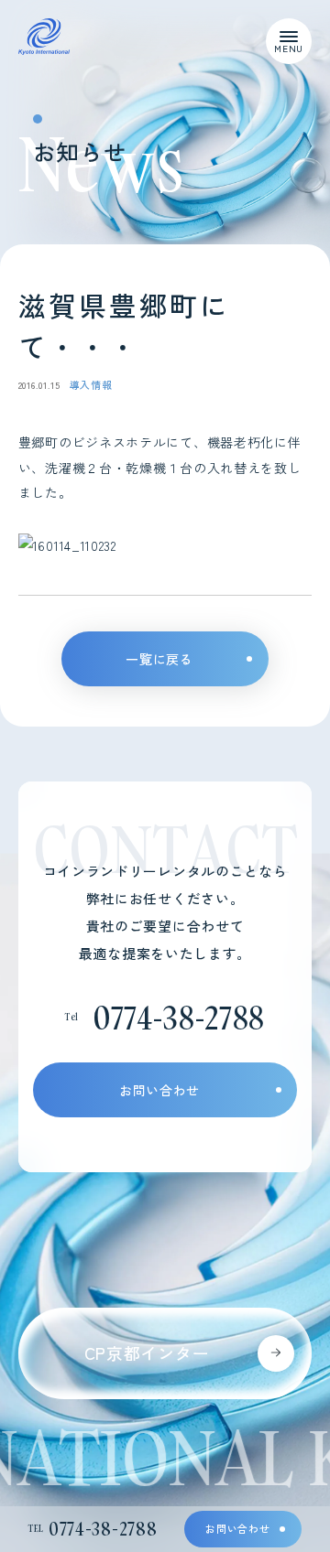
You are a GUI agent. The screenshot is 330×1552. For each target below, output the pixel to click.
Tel (93, 1528)
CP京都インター (147, 1352)
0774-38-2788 (179, 1018)
